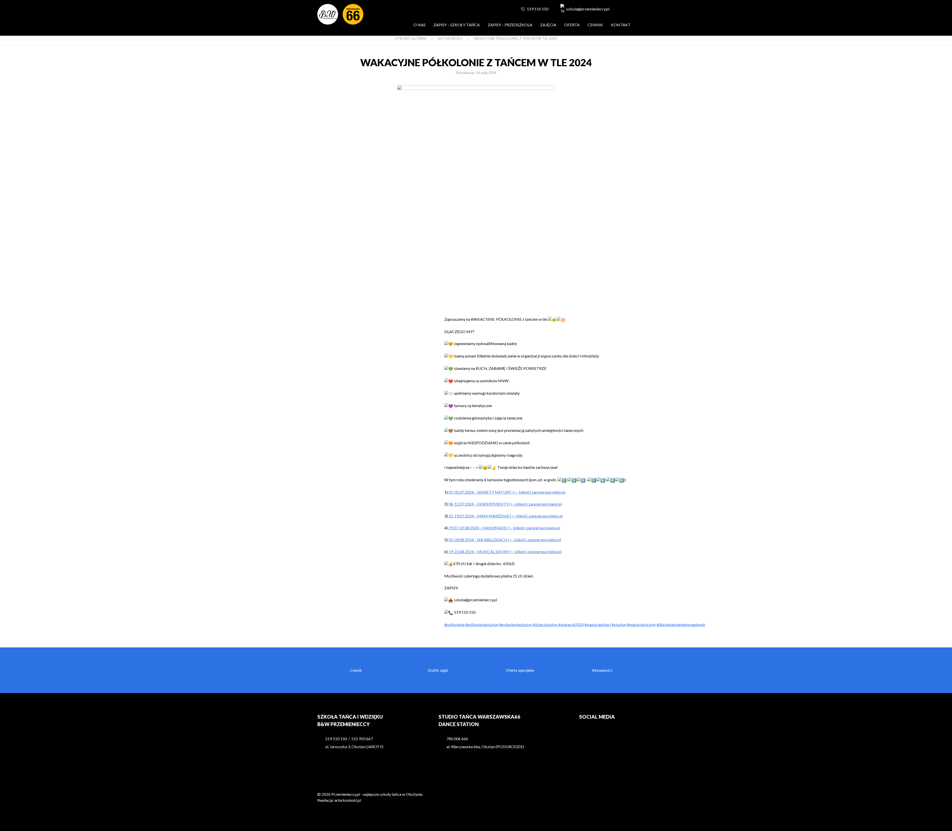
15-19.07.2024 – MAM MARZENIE (479, 515)
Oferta (572, 24)
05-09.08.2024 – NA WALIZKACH (478, 539)
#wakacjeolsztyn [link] (641, 624)
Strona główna (411, 38)
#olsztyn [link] (619, 624)
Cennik (595, 24)
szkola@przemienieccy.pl (587, 8)
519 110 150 (537, 8)
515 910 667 (362, 738)
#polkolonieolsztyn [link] (515, 624)
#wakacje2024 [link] (571, 624)
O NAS (419, 24)
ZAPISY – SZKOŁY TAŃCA (456, 24)
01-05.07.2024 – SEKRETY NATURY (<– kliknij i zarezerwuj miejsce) (506, 492)
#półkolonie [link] (454, 624)
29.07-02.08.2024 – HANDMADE (477, 527)
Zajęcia (548, 24)
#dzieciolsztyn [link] (545, 624)
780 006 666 (457, 738)
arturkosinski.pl (347, 800)
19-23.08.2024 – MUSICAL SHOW (478, 551)
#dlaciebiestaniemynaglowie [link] (680, 624)
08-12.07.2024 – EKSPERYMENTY (478, 504)
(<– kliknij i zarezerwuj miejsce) (535, 504)
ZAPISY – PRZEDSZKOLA (510, 24)
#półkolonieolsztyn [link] (482, 624)
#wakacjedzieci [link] (597, 624)
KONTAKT (621, 24)
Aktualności (450, 38)
